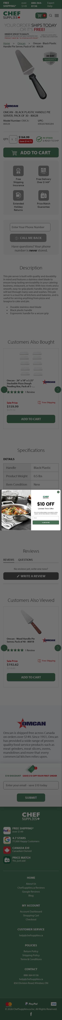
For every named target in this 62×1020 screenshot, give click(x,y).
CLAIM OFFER (45, 522)
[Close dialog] (58, 492)
